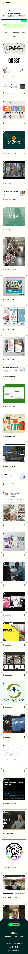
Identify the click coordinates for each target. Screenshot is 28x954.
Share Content (18, 939)
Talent (15, 936)
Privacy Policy (8, 943)
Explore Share (8, 936)
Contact (21, 936)
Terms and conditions (18, 943)
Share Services (10, 939)
